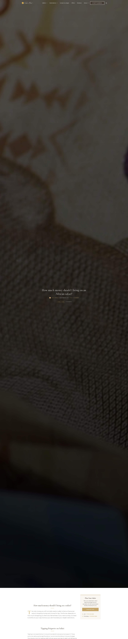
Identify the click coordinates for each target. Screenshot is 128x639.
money (58, 301)
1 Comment (76, 297)
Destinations (52, 3)
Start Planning (97, 3)
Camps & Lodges (64, 3)
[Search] (106, 3)
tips (63, 301)
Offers (73, 3)
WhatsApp (90, 616)
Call (89, 614)
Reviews (79, 3)
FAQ (71, 297)
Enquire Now (90, 609)
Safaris (44, 3)
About (85, 3)
